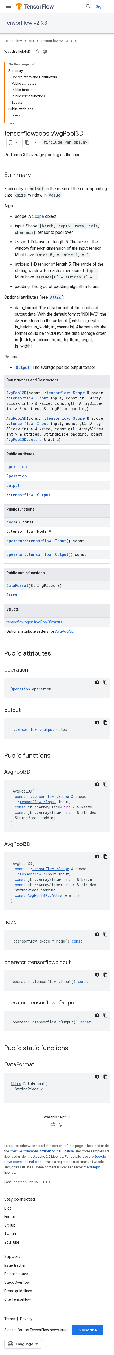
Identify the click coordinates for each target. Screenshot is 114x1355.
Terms (9, 1319)
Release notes (16, 1274)
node (11, 521)
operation (16, 466)
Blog (8, 1208)
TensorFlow (13, 41)
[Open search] (88, 6)
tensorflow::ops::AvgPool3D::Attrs (34, 622)
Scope (38, 216)
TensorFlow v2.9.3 (25, 23)
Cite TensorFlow (17, 1299)
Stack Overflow (17, 1282)
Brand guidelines (18, 1291)
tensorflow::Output (30, 494)
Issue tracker (15, 1265)
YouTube (11, 1242)
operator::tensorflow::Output (37, 554)
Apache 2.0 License (48, 1156)
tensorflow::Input (29, 398)
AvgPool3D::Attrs (23, 439)
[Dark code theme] (97, 682)
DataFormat (17, 585)
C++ (78, 41)
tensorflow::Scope (65, 392)
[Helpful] (37, 52)
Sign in (102, 6)
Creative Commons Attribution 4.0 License (42, 1151)
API (31, 41)
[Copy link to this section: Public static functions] (73, 1048)
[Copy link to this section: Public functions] (55, 756)
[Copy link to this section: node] (22, 922)
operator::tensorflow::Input (36, 540)
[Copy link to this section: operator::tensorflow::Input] (76, 963)
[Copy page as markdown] (27, 142)
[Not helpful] (45, 52)
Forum (9, 1217)
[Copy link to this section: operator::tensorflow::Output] (81, 1003)
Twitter (10, 1234)
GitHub (9, 1225)
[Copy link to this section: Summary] (36, 175)
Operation (16, 475)
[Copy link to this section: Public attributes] (56, 654)
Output (23, 367)
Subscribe (87, 1330)
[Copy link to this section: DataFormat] (39, 1065)
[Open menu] (8, 6)
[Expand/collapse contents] (33, 64)
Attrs (55, 297)
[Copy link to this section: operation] (33, 670)
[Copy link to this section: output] (26, 710)
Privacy (26, 1319)
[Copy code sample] (105, 682)
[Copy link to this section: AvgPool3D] (35, 772)
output (13, 485)
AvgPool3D (16, 392)
